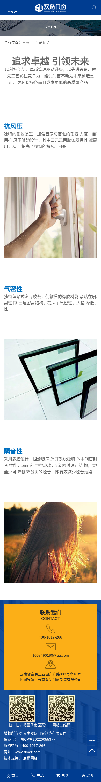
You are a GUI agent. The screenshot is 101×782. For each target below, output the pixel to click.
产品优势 (42, 42)
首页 (25, 42)
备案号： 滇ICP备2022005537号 (30, 739)
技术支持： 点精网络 (21, 758)
